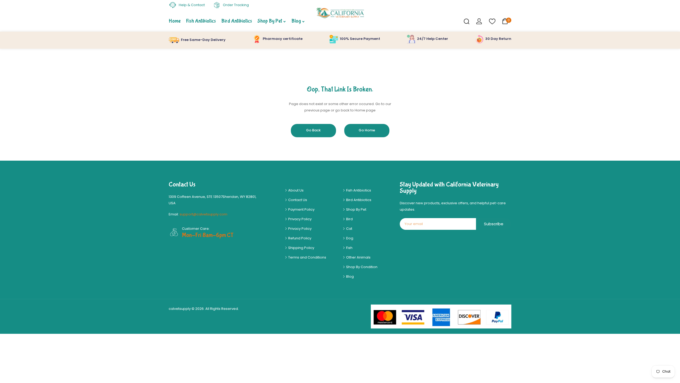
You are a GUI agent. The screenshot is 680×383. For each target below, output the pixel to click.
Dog (349, 238)
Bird (349, 219)
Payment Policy (300, 209)
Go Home (367, 130)
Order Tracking (235, 4)
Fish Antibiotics (358, 190)
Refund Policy (299, 238)
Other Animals (358, 257)
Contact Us (297, 199)
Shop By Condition (361, 266)
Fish (348, 247)
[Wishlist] (491, 21)
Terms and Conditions (306, 257)
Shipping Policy (300, 247)
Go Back (313, 130)
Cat (348, 228)
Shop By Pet (355, 209)
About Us (295, 190)
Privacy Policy (299, 219)
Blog (349, 276)
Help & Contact (191, 4)
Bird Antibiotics (358, 199)
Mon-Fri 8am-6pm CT (207, 235)
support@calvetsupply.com (203, 214)
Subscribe (493, 224)
